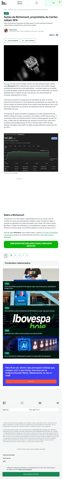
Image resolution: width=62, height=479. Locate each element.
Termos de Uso (6, 458)
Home (5, 9)
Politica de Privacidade (25, 469)
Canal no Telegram (30, 40)
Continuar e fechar (31, 474)
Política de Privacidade (9, 455)
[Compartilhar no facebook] (15, 255)
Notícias (10, 9)
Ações (15, 9)
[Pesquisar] (36, 3)
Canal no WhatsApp (13, 40)
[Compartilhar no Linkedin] (11, 255)
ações (8, 84)
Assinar (31, 381)
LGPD (4, 461)
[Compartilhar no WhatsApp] (27, 255)
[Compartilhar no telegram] (19, 255)
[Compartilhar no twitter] (23, 255)
